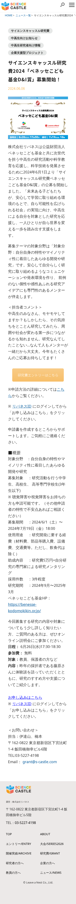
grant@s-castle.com (40, 761)
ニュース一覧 (23, 15)
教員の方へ (13, 873)
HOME (8, 15)
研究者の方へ (15, 863)
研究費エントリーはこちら (38, 375)
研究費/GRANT (50, 853)
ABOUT (45, 834)
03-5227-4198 (25, 822)
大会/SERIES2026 (52, 844)
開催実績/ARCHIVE (18, 853)
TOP (9, 834)
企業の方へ (47, 863)
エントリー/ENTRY (18, 844)
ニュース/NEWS (50, 873)
